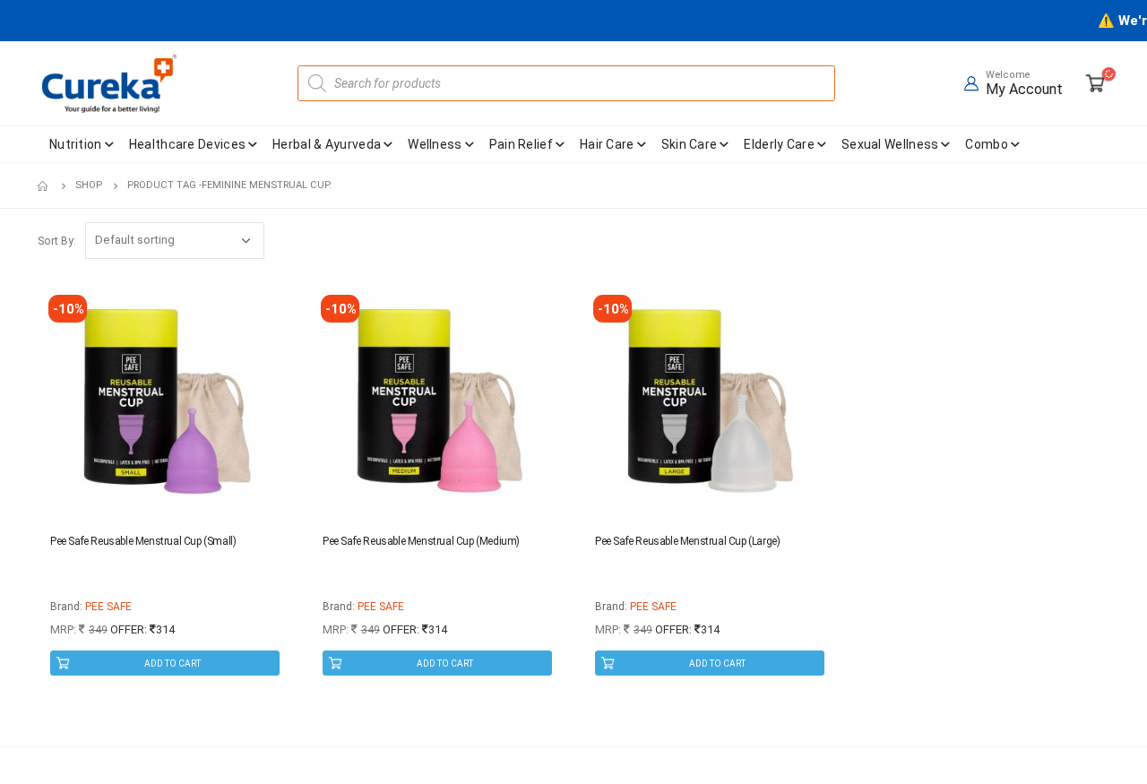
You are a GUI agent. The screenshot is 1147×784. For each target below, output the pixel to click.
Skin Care (689, 144)
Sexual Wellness (890, 144)
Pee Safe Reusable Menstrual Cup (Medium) (421, 541)
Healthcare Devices (187, 144)
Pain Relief (521, 144)
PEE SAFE (108, 606)
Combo (986, 144)
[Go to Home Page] (44, 185)
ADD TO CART (172, 663)
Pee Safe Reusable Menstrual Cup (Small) (143, 541)
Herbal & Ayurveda (326, 144)
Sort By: (57, 241)
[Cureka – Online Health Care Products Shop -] (109, 83)
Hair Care (607, 144)
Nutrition (75, 144)
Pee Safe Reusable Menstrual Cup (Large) (687, 541)
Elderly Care (779, 144)
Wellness (434, 144)
